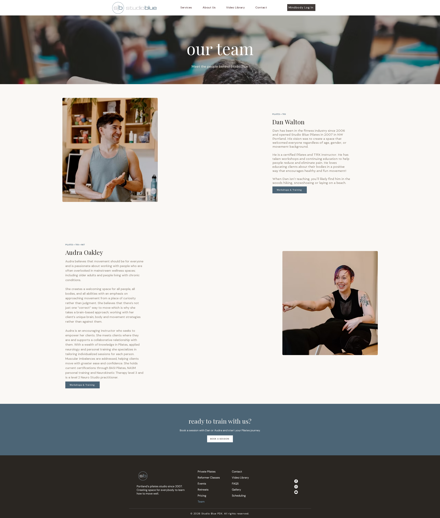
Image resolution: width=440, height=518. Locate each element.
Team (201, 501)
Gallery (236, 489)
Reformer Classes (209, 477)
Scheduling (239, 495)
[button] (186, 7)
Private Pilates (207, 471)
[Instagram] (296, 486)
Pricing (202, 495)
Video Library (240, 477)
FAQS (235, 483)
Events (202, 483)
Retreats (203, 489)
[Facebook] (296, 481)
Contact (237, 471)
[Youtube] (296, 492)
